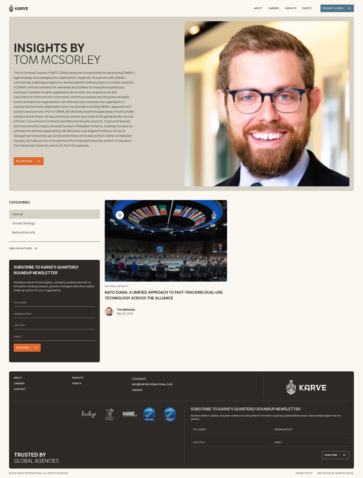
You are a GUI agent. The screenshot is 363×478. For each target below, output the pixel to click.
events (306, 8)
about (258, 8)
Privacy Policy (304, 473)
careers (273, 8)
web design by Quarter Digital (335, 473)
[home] (18, 8)
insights (290, 8)
